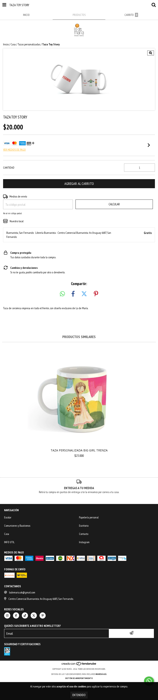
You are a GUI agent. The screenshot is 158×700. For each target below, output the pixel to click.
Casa (13, 44)
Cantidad (8, 167)
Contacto (83, 534)
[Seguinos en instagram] (7, 615)
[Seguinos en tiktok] (25, 615)
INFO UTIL (9, 542)
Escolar (7, 517)
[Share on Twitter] (84, 294)
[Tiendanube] (79, 665)
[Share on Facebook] (73, 294)
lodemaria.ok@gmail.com (22, 592)
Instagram (84, 542)
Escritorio (83, 525)
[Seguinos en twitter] (34, 615)
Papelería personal (89, 517)
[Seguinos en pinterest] (43, 615)
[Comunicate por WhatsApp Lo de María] (149, 681)
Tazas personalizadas (29, 44)
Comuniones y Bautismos (17, 525)
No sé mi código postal (12, 213)
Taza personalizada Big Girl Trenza (79, 450)
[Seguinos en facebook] (16, 615)
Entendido (79, 695)
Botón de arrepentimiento (79, 678)
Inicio (6, 44)
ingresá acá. (101, 674)
